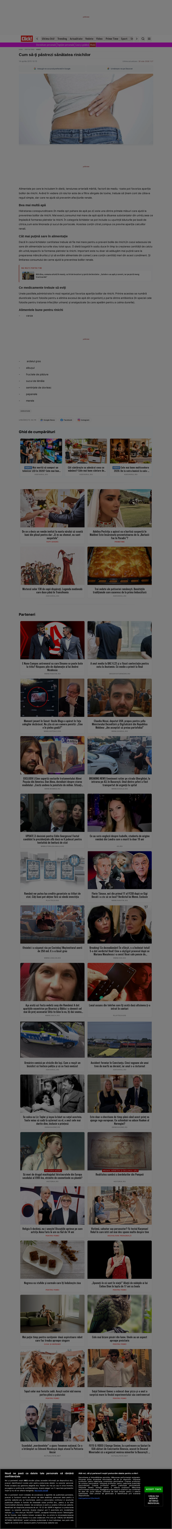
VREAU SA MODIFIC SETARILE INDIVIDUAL (154, 1499)
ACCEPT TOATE (154, 1489)
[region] (86, 1499)
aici (13, 1512)
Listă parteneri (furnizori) (89, 1498)
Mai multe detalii (41, 1491)
